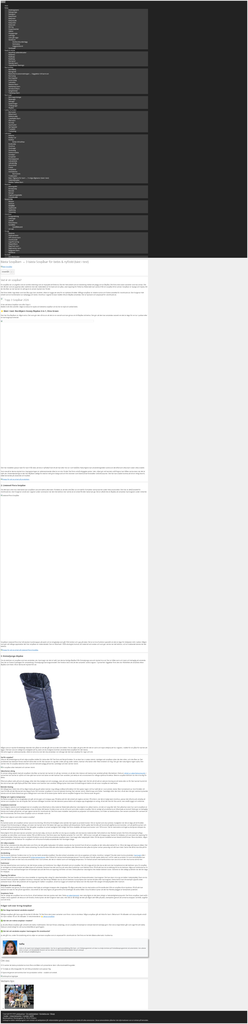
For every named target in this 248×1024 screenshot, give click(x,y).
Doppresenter (14, 29)
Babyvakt (12, 25)
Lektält (11, 220)
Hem (6, 6)
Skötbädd (12, 48)
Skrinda (11, 123)
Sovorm (11, 203)
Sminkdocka (13, 172)
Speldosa (12, 252)
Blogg (52, 1014)
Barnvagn (8, 95)
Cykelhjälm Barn (14, 118)
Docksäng (12, 150)
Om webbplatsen (32, 1014)
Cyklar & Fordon (10, 110)
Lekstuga (12, 218)
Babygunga (13, 12)
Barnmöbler (9, 67)
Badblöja (12, 59)
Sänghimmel (13, 91)
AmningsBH (13, 186)
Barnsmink (16, 174)
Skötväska (16, 44)
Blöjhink (12, 233)
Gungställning (14, 216)
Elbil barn (12, 121)
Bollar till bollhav (18, 142)
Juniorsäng (13, 80)
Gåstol (11, 31)
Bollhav (11, 140)
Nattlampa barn (14, 86)
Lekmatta (12, 82)
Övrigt (7, 231)
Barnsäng (12, 76)
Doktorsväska (14, 152)
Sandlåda (12, 225)
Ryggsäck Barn (14, 250)
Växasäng (12, 212)
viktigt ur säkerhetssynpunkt (134, 773)
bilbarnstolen (6, 857)
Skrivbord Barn (14, 89)
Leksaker (8, 133)
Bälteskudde (13, 116)
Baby (6, 8)
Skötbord (12, 40)
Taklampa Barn (14, 93)
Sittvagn (12, 101)
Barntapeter (13, 78)
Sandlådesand (17, 227)
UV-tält (11, 229)
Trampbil (12, 129)
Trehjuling (12, 131)
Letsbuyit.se (20, 1014)
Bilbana (11, 135)
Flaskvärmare (13, 235)
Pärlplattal (12, 169)
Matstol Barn (13, 84)
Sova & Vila (9, 199)
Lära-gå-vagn (13, 38)
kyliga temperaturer (38, 857)
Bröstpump (13, 189)
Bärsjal (11, 193)
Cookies (26, 1016)
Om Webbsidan (14, 257)
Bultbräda (12, 144)
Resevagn (12, 99)
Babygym (12, 14)
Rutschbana (13, 223)
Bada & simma (10, 50)
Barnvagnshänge (15, 97)
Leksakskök (13, 161)
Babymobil (12, 16)
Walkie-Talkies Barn (16, 182)
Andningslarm (14, 10)
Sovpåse (12, 206)
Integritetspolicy (16, 1016)
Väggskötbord (17, 46)
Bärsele (11, 191)
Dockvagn (12, 148)
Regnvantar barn (15, 248)
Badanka (12, 55)
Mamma (8, 184)
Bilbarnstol (13, 114)
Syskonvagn (13, 103)
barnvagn (137, 855)
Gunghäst (12, 157)
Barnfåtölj (12, 69)
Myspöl (11, 201)
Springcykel (13, 127)
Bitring (11, 27)
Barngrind (12, 72)
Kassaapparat (14, 159)
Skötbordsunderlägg (20, 42)
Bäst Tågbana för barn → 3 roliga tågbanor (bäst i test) (29, 178)
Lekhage (12, 35)
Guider (6, 1016)
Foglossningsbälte (15, 195)
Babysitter (12, 23)
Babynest (12, 18)
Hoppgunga (13, 33)
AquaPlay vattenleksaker (17, 52)
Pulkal (11, 167)
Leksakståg (13, 163)
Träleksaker (13, 176)
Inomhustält (13, 240)
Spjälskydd (12, 208)
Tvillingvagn (13, 106)
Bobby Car (12, 138)
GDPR (32, 1016)
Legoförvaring (14, 242)
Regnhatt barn (14, 246)
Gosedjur (12, 155)
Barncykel (12, 112)
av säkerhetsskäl (73, 895)
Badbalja (12, 57)
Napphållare (13, 244)
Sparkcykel (12, 125)
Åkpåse (11, 108)
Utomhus (8, 214)
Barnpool (12, 61)
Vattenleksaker (14, 180)
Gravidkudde (13, 197)
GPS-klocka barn (15, 238)
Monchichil (12, 165)
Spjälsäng (12, 210)
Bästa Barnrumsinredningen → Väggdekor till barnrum (29, 74)
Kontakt (7, 255)
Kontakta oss (44, 1014)
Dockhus (12, 146)
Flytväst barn (13, 63)
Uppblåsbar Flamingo (16, 65)
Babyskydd (12, 21)
